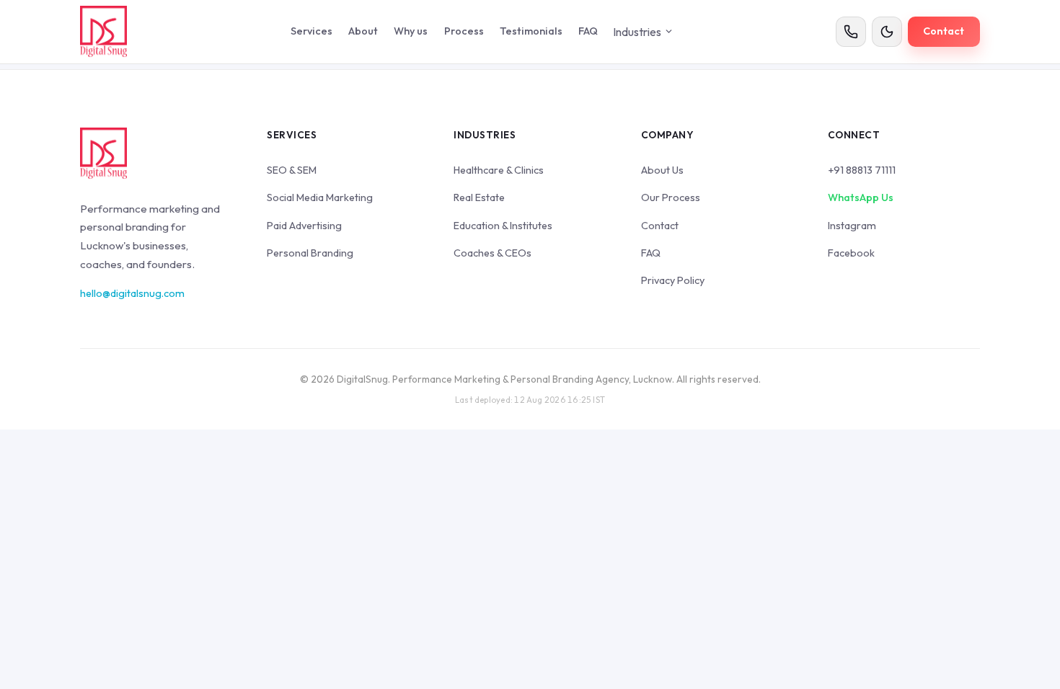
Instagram (852, 225)
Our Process (670, 197)
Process (464, 31)
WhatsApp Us (860, 197)
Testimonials (531, 31)
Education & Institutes (503, 225)
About (363, 31)
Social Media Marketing (320, 197)
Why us (411, 31)
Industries (637, 32)
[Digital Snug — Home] (103, 32)
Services (311, 31)
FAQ (588, 31)
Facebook (851, 252)
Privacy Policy (673, 280)
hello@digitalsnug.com (132, 293)
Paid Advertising (304, 225)
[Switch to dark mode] (887, 32)
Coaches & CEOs (492, 252)
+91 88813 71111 (862, 170)
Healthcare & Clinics (499, 170)
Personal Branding (310, 252)
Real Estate (479, 197)
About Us (662, 170)
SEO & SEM (292, 170)
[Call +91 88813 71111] (851, 32)
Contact (943, 31)
